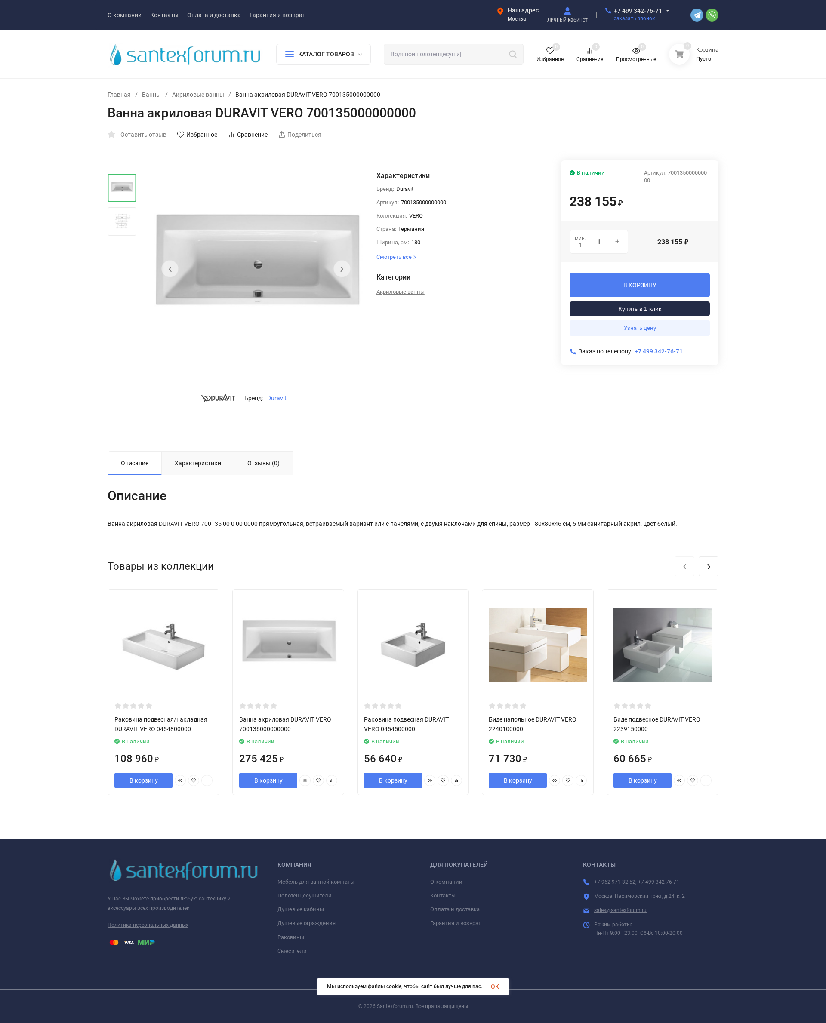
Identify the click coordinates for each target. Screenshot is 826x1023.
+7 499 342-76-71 (638, 10)
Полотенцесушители (304, 895)
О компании (446, 882)
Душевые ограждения (306, 923)
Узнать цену (640, 328)
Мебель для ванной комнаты (315, 882)
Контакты (443, 895)
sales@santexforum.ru (620, 910)
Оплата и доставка (455, 909)
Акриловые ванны (198, 95)
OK (495, 986)
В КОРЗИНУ (639, 285)
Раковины (290, 937)
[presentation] (170, 268)
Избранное (201, 134)
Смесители (292, 951)
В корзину (143, 780)
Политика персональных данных (148, 925)
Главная (119, 95)
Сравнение (252, 134)
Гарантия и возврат (455, 923)
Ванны (151, 95)
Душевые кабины (300, 909)
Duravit (277, 398)
